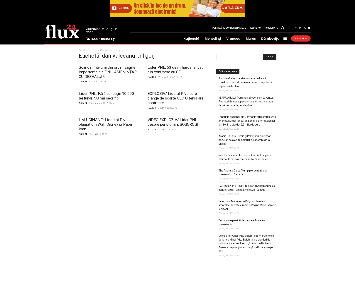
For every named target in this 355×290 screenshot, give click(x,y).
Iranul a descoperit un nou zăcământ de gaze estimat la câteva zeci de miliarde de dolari (245, 157)
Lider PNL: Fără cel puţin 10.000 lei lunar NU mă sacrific (106, 95)
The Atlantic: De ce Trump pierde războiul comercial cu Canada (243, 172)
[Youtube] (309, 28)
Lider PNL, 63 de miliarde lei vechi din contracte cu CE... (177, 69)
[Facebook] (296, 28)
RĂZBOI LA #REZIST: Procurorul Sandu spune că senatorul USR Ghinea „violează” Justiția (247, 187)
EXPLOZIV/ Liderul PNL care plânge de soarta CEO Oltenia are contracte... (176, 98)
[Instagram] (300, 28)
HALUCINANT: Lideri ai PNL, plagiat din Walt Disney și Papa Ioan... (105, 124)
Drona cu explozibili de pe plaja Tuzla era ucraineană (242, 222)
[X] (304, 28)
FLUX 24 (83, 81)
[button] (282, 27)
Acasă (82, 50)
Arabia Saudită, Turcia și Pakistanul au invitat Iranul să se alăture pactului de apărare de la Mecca (245, 140)
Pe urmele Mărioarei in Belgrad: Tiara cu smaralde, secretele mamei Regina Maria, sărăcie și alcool (247, 205)
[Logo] (62, 31)
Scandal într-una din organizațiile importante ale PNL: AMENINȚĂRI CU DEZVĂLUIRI (108, 72)
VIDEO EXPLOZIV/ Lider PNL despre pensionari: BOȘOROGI (173, 122)
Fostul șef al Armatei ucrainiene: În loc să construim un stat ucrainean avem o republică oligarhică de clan (245, 82)
